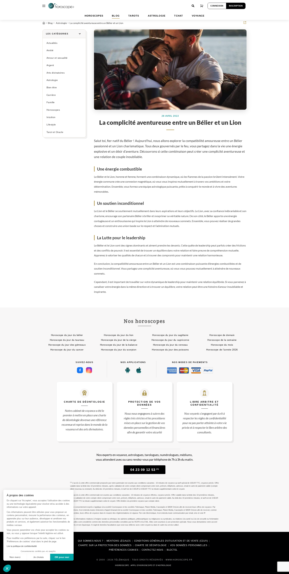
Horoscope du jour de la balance (118, 344)
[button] (7, 568)
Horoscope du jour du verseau (170, 344)
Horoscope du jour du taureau (67, 340)
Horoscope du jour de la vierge (118, 340)
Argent (50, 65)
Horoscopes (53, 110)
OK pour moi (62, 557)
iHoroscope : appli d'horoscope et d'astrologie (143, 565)
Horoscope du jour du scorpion (118, 349)
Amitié (49, 50)
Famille (50, 102)
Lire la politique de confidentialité (22, 546)
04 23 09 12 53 (144, 470)
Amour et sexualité (56, 58)
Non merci (15, 557)
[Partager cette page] (245, 22)
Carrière (51, 95)
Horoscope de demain (222, 335)
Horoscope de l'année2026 (222, 349)
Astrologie (52, 80)
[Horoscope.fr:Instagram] (89, 370)
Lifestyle (51, 124)
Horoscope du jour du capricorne (170, 340)
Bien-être (51, 87)
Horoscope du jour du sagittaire (170, 335)
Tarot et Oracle (54, 132)
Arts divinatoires (55, 73)
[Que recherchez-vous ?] (193, 6)
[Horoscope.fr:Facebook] (80, 370)
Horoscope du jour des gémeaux (67, 344)
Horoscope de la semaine (222, 340)
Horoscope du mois (222, 344)
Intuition (51, 117)
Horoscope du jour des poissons (170, 349)
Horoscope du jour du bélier (67, 335)
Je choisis (38, 557)
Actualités (51, 43)
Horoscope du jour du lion (118, 335)
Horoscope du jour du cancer (67, 349)
